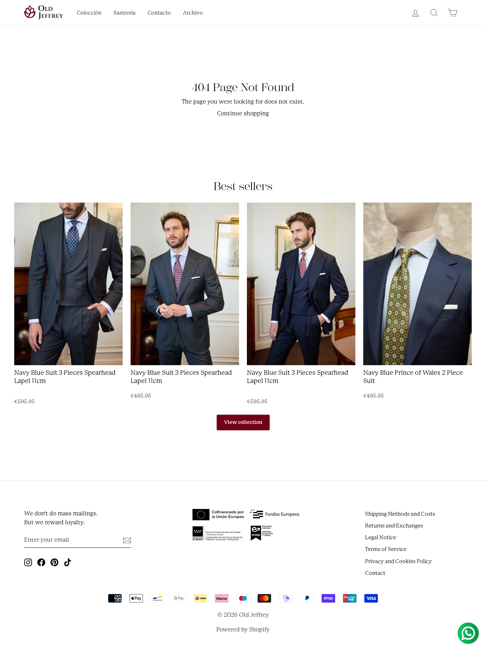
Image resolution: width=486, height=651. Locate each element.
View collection (243, 422)
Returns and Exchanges (394, 526)
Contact (375, 573)
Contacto (159, 13)
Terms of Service (385, 549)
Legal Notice (380, 537)
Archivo (193, 13)
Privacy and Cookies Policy (398, 561)
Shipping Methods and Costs (400, 514)
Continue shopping (243, 113)
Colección (89, 13)
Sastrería (124, 13)
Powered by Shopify (243, 629)
